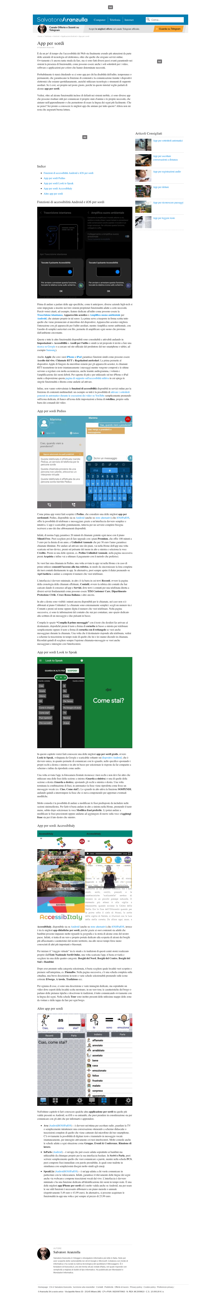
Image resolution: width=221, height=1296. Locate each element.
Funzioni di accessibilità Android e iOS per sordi (68, 173)
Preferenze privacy (165, 1287)
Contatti (99, 1287)
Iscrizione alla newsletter (84, 1287)
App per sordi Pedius (54, 178)
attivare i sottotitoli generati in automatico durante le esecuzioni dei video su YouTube (83, 393)
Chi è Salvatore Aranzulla (60, 1287)
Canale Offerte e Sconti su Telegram (64, 28)
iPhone (70, 357)
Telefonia (115, 20)
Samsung (51, 350)
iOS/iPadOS (123, 517)
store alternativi (103, 517)
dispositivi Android (112, 757)
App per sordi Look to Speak (58, 183)
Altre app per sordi (53, 193)
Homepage (43, 1287)
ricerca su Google (46, 346)
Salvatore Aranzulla (46, 47)
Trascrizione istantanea (50, 315)
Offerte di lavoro (122, 1287)
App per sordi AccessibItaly (58, 188)
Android (42, 318)
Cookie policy (150, 1287)
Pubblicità (109, 1287)
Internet (129, 20)
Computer (99, 20)
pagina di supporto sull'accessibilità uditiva (87, 378)
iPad (79, 357)
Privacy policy (136, 1287)
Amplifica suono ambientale (105, 315)
